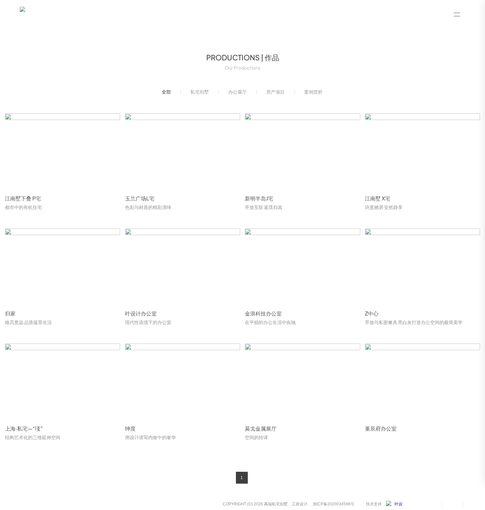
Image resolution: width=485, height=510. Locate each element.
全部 (166, 92)
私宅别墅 (199, 92)
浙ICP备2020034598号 (333, 504)
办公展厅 (237, 92)
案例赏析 (313, 92)
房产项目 (275, 92)
